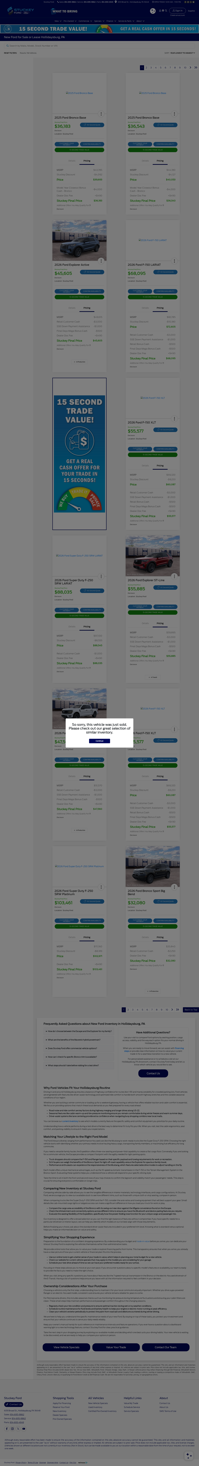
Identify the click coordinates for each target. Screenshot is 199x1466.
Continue (99, 741)
